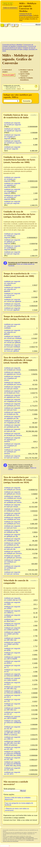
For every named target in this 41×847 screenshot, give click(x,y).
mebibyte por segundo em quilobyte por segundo (12, 197)
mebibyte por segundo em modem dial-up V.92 (12, 599)
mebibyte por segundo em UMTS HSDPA (12, 658)
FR (16, 25)
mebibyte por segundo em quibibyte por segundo (12, 247)
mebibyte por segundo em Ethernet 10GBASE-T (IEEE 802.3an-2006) (12, 753)
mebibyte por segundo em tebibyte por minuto (12, 488)
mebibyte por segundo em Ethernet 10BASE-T (12, 675)
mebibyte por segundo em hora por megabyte (12, 304)
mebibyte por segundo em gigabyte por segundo (12, 185)
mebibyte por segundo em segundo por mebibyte (12, 326)
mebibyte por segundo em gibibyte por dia (12, 535)
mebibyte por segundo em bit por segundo (12, 148)
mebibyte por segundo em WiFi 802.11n (12, 709)
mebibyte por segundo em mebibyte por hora (12, 518)
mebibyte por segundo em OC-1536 (12, 769)
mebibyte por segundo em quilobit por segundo (13, 142)
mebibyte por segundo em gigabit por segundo (12, 130)
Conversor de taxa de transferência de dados (25, 14)
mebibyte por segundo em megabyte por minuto (12, 378)
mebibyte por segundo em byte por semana (12, 457)
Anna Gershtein (29, 837)
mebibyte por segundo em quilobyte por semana (12, 451)
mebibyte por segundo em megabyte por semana (12, 445)
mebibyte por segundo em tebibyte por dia (12, 531)
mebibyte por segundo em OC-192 (12, 748)
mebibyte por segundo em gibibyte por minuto (12, 493)
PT (9, 25)
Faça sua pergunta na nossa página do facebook (19, 804)
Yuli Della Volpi (30, 840)
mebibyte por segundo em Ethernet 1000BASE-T (13, 722)
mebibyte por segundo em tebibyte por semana (13, 552)
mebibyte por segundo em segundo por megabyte (12, 283)
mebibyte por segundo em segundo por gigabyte (12, 289)
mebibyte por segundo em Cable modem (12, 679)
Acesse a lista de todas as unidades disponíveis (18, 798)
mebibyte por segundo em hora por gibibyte (12, 350)
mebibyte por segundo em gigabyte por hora (12, 396)
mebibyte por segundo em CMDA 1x (12, 612)
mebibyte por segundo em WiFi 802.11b (12, 639)
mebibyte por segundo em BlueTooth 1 (12, 620)
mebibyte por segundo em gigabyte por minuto (12, 373)
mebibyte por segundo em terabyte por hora (12, 392)
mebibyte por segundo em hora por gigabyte (12, 309)
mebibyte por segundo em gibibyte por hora (12, 514)
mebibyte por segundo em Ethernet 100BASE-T (13, 692)
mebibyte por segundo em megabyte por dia (12, 421)
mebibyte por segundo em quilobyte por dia (12, 426)
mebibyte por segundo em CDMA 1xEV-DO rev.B (12, 644)
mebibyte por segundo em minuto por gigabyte (12, 300)
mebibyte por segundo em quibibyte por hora (12, 522)
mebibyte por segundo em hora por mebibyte (12, 346)
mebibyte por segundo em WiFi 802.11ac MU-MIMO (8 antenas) (12, 743)
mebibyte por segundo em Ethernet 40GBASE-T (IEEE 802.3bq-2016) (12, 763)
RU (13, 25)
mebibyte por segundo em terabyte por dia (12, 413)
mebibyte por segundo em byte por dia (12, 430)
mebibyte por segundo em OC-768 (12, 758)
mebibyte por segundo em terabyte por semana (13, 434)
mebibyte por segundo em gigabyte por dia (12, 417)
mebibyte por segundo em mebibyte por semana (12, 561)
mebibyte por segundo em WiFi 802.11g (12, 687)
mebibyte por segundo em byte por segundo (12, 202)
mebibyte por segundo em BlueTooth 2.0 (12, 624)
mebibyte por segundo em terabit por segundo (12, 123)
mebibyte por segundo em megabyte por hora (12, 400)
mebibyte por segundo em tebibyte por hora (12, 510)
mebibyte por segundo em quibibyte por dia (12, 544)
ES (6, 25)
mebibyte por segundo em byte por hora (12, 409)
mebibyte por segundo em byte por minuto (12, 387)
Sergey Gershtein (20, 837)
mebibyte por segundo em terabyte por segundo (12, 179)
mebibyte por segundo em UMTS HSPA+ (12, 717)
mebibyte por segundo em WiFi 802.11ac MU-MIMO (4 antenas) (12, 733)
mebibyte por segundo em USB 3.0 (12, 738)
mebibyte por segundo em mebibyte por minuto (13, 497)
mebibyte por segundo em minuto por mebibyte (13, 337)
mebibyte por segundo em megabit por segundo (12, 136)
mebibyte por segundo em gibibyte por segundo (12, 241)
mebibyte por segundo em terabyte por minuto (12, 369)
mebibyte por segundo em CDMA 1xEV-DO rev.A (12, 634)
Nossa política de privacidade (10, 841)
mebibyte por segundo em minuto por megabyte (12, 295)
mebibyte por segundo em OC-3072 (12, 773)
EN (2, 25)
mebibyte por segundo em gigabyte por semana (12, 439)
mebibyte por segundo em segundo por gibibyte (12, 332)
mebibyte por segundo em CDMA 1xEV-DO (12, 629)
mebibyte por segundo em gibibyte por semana (13, 556)
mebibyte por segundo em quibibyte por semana (12, 568)
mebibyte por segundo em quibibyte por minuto (13, 501)
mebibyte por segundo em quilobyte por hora (12, 404)
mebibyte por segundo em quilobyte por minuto (13, 383)
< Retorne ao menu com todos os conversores (17, 809)
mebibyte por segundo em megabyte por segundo (12, 191)
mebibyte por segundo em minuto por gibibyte (12, 341)
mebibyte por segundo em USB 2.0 (12, 704)
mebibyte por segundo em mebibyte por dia (12, 539)
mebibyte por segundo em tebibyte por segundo (12, 235)
